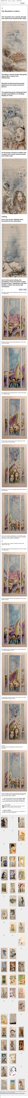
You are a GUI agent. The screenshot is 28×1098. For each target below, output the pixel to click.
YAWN (24, 289)
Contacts (14, 0)
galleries (3, 1093)
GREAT (20, 289)
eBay (9, 0)
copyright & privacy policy (13, 1093)
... (0, 1095)
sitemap (23, 1093)
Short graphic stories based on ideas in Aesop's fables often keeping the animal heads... (14, 806)
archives (7, 1093)
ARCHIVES (19, 0)
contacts (20, 1093)
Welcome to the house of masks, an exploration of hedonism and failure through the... (13, 811)
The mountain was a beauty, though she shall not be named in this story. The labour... (13, 800)
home (1, 1093)
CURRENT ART (4, 0)
